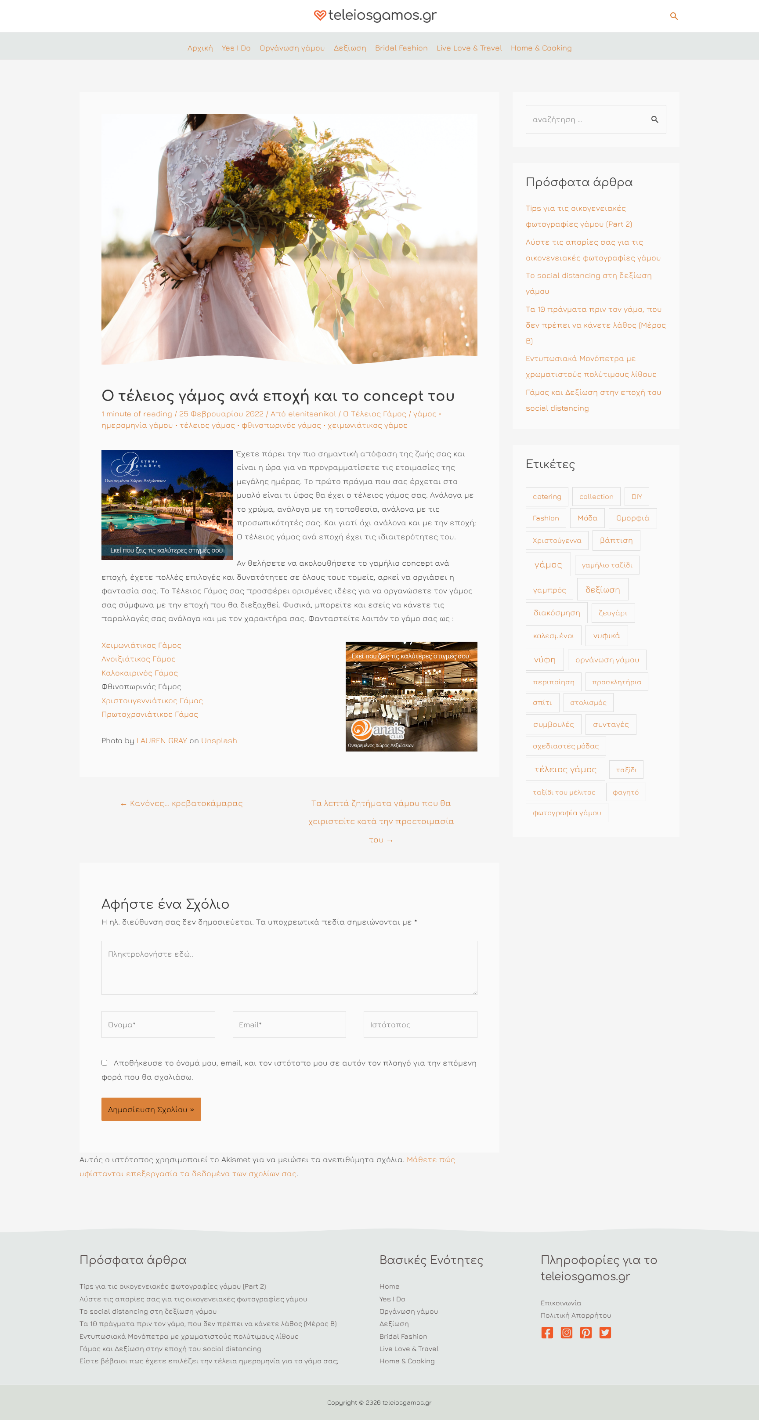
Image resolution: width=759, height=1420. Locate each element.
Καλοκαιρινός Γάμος (139, 672)
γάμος (425, 413)
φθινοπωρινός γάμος (281, 425)
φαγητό (626, 792)
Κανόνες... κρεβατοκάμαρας (181, 803)
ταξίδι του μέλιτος (564, 792)
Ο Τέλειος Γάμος (374, 413)
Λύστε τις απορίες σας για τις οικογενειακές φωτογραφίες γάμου (193, 1298)
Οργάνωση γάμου (409, 1311)
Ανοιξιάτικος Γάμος (138, 658)
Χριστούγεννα (557, 540)
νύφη (545, 659)
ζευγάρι (613, 612)
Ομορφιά (633, 517)
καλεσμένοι (554, 635)
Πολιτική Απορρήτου (576, 1315)
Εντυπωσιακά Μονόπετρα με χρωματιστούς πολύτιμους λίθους (189, 1336)
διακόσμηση (557, 612)
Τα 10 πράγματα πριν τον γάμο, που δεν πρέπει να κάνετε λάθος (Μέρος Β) (596, 324)
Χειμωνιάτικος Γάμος (141, 645)
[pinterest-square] (587, 1332)
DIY (637, 496)
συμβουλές (553, 724)
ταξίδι (626, 769)
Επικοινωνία (561, 1302)
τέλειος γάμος (207, 425)
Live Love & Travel (409, 1348)
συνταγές (611, 724)
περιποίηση (554, 681)
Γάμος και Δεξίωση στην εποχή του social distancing (170, 1348)
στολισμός (588, 702)
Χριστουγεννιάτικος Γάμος (152, 700)
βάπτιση (616, 540)
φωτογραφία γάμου (567, 812)
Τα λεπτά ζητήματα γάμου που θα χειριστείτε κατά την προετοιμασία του (381, 805)
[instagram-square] (568, 1332)
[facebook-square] (549, 1332)
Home (390, 1286)
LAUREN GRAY (162, 740)
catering (547, 496)
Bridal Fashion (403, 1336)
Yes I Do (392, 1298)
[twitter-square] (607, 1332)
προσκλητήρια (617, 682)
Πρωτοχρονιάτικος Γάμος (149, 714)
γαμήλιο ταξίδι (607, 564)
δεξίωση (603, 589)
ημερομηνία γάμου (137, 425)
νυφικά (606, 635)
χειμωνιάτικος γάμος (368, 425)
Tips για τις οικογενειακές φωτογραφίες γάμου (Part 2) (173, 1286)
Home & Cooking (407, 1360)
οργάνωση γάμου (607, 659)
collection (596, 496)
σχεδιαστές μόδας (566, 745)
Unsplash (219, 740)
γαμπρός (549, 589)
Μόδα (588, 517)
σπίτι (542, 702)
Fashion (546, 517)
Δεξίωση (394, 1323)
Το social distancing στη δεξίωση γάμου (148, 1311)
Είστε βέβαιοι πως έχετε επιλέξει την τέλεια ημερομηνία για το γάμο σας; (209, 1360)
